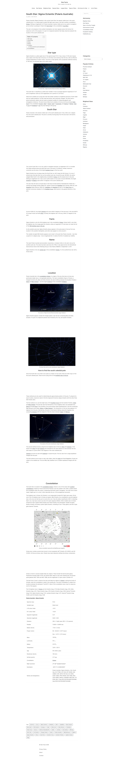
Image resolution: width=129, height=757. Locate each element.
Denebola (34, 105)
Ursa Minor (65, 26)
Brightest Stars (47, 8)
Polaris (51, 732)
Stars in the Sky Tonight (89, 25)
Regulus (85, 147)
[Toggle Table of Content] (43, 37)
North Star (49, 26)
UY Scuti (85, 73)
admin (29, 16)
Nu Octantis (36, 732)
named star (43, 249)
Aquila (49, 103)
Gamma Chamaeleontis (44, 729)
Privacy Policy (42, 749)
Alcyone (85, 86)
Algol (84, 71)
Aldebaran (85, 132)
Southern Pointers (60, 734)
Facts (29, 42)
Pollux (84, 138)
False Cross (69, 187)
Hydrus (55, 177)
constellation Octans (45, 276)
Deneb (84, 142)
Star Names (39, 8)
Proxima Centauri (87, 66)
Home (33, 8)
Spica (84, 136)
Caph (53, 103)
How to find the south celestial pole (37, 46)
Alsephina (28, 187)
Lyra (28, 105)
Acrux (35, 406)
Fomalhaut (85, 140)
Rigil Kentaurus (67, 732)
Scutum (41, 103)
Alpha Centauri (44, 724)
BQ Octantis (36, 727)
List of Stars (94, 8)
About (40, 752)
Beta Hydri (29, 727)
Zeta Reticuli (86, 90)
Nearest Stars (55, 8)
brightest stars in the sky (61, 375)
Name (29, 43)
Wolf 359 (85, 77)
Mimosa (68, 412)
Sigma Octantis (30, 734)
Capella (85, 115)
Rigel (84, 117)
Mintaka (85, 96)
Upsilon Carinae (69, 734)
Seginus (66, 103)
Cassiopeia (58, 103)
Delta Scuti (53, 727)
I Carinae (58, 729)
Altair (45, 103)
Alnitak (84, 94)
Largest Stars (64, 8)
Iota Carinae (65, 729)
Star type (30, 38)
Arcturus (85, 110)
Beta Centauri (35, 281)
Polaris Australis (58, 732)
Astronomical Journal (88, 27)
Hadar (61, 412)
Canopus (43, 211)
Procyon (85, 119)
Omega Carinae (44, 732)
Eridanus (34, 180)
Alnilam (85, 92)
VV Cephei (85, 79)
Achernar (28, 180)
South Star (30, 40)
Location (30, 45)
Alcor (84, 81)
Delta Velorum (61, 727)
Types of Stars (72, 8)
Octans (28, 24)
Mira (84, 88)
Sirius (42, 213)
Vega (75, 103)
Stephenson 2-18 (87, 75)
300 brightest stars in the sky (37, 226)
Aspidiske (59, 185)
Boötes (71, 103)
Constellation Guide (88, 29)
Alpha (27, 281)
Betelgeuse (86, 123)
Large (59, 458)
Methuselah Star (87, 84)
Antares (85, 134)
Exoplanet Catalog (87, 31)
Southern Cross (49, 170)
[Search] (101, 13)
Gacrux (28, 406)
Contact (41, 755)
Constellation (31, 48)
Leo (39, 105)
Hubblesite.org (86, 34)
